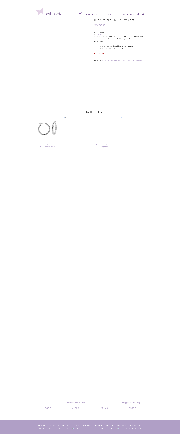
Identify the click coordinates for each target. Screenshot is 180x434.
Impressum (121, 425)
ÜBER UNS (108, 14)
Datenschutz (135, 425)
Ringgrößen (44, 425)
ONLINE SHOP (125, 14)
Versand (100, 34)
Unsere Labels (90, 14)
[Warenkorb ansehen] (143, 14)
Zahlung (109, 425)
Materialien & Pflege (63, 425)
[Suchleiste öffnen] (138, 14)
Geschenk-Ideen (115, 60)
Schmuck (131, 60)
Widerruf (87, 425)
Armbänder (105, 60)
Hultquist (124, 60)
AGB (78, 425)
